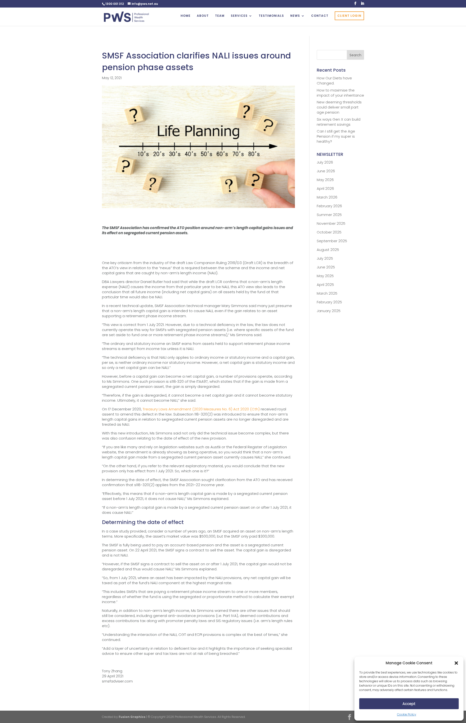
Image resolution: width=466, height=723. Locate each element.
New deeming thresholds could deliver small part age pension (339, 107)
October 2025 (329, 232)
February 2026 (329, 205)
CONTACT (319, 16)
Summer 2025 (329, 214)
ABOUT (203, 16)
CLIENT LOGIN (349, 16)
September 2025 (332, 240)
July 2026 (325, 162)
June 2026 (326, 171)
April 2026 (325, 188)
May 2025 (325, 275)
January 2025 (329, 310)
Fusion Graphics (132, 717)
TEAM (220, 16)
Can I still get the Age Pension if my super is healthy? (336, 136)
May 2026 (325, 179)
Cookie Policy (406, 714)
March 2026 (327, 197)
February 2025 (329, 302)
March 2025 (327, 293)
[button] (456, 663)
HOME (186, 16)
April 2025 (325, 284)
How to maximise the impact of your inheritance (340, 93)
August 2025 (328, 249)
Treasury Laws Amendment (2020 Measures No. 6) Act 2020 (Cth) (201, 409)
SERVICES (239, 16)
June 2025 (326, 267)
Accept (409, 703)
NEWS (295, 16)
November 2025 (331, 223)
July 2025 (325, 258)
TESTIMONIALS (271, 16)
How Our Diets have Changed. (334, 80)
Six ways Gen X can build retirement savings (338, 122)
